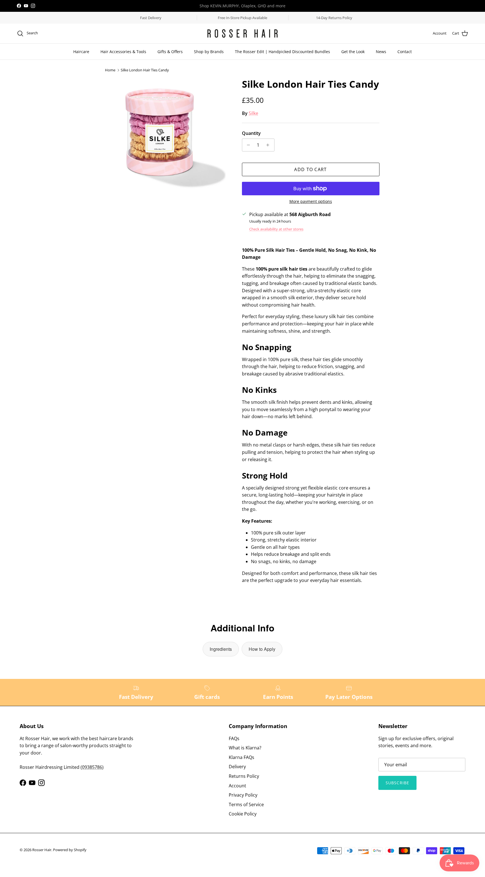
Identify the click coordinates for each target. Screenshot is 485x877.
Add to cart (310, 169)
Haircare (81, 51)
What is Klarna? (245, 748)
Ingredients (221, 649)
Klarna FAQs (241, 757)
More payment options (310, 201)
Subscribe (397, 782)
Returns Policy (244, 776)
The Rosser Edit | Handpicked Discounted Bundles (282, 51)
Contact (404, 51)
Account (237, 786)
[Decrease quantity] (247, 145)
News (381, 51)
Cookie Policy (243, 814)
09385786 (92, 767)
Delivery (237, 766)
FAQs (234, 738)
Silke (253, 113)
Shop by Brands (209, 51)
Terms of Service (246, 804)
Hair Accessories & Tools (123, 51)
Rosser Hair (41, 849)
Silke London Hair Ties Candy (145, 70)
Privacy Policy (243, 795)
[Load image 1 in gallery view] (168, 138)
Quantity (251, 133)
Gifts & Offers (170, 51)
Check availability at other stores (276, 229)
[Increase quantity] (269, 145)
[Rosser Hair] (242, 33)
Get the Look (353, 51)
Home (110, 70)
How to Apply (262, 649)
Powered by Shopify (69, 849)
